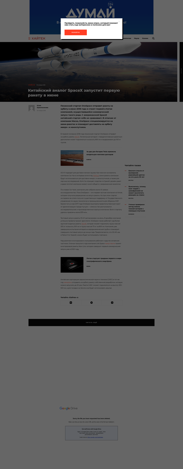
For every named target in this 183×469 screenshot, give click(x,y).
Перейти (76, 32)
